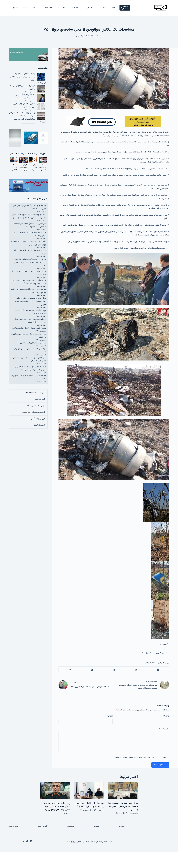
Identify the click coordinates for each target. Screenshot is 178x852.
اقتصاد (76, 8)
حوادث (75, 36)
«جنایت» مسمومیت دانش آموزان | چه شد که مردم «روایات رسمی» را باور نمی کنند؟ (123, 806)
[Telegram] (114, 670)
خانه (113, 8)
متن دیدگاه (164, 728)
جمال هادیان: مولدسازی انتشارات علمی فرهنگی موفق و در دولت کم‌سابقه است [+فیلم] (30, 301)
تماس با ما (70, 826)
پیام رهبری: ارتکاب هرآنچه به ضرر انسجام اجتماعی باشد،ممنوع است (30, 225)
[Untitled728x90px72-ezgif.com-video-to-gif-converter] (113, 121)
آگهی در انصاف (42, 826)
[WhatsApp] (92, 670)
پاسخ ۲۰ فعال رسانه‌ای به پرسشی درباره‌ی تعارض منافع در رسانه (22, 77)
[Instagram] (27, 841)
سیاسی (103, 8)
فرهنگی (63, 8)
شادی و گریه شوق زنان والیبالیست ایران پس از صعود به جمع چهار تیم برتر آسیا (28, 282)
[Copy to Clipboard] (70, 670)
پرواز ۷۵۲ (146, 653)
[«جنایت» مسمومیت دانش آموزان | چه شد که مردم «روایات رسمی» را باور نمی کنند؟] (123, 790)
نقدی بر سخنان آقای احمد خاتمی (33, 343)
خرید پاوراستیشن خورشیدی (33, 412)
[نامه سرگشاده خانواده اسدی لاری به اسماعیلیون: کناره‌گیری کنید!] (89, 790)
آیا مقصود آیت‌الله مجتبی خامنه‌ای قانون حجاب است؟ (24, 96)
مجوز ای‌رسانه (13, 826)
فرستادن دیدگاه (160, 764)
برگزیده (81, 36)
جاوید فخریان (162, 653)
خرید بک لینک (39, 425)
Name (166, 716)
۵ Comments (85, 810)
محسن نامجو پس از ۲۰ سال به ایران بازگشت (29, 328)
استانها (35, 8)
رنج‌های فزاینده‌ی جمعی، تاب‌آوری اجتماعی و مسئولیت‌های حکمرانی (29, 312)
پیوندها (96, 826)
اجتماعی (90, 8)
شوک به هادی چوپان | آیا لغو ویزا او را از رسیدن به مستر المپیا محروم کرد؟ (31, 368)
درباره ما (121, 826)
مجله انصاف (48, 8)
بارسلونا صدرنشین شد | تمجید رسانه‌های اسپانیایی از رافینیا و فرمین (30, 321)
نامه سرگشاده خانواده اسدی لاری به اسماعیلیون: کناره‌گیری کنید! (89, 805)
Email (109, 716)
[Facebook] (158, 670)
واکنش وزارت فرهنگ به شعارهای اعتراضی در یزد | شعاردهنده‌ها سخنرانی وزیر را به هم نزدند (22, 116)
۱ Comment (120, 813)
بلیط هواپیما (40, 399)
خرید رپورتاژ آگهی (38, 418)
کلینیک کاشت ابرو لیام (36, 405)
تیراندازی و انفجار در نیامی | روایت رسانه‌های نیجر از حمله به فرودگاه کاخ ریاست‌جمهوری (29, 216)
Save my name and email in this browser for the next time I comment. (140, 757)
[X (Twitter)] (136, 670)
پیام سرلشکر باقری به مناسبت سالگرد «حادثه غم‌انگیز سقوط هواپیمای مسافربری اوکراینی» (57, 806)
